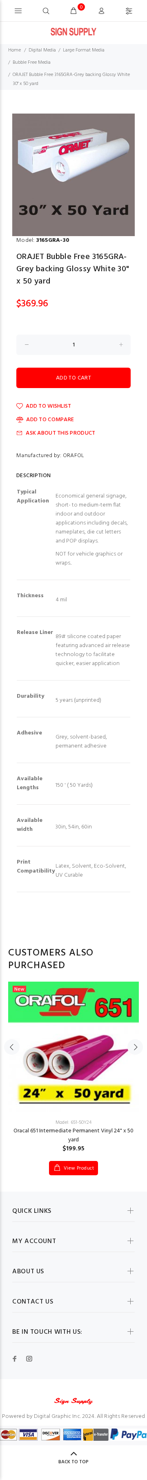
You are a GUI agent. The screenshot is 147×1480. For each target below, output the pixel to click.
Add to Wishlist (48, 406)
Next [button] (135, 1047)
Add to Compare (50, 419)
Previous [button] (12, 1047)
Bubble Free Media (32, 62)
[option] (73, 175)
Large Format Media (84, 50)
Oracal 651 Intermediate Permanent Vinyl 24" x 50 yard (73, 1135)
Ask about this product (60, 433)
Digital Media (42, 50)
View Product (78, 1168)
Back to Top (73, 1462)
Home (14, 50)
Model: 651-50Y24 (73, 1122)
